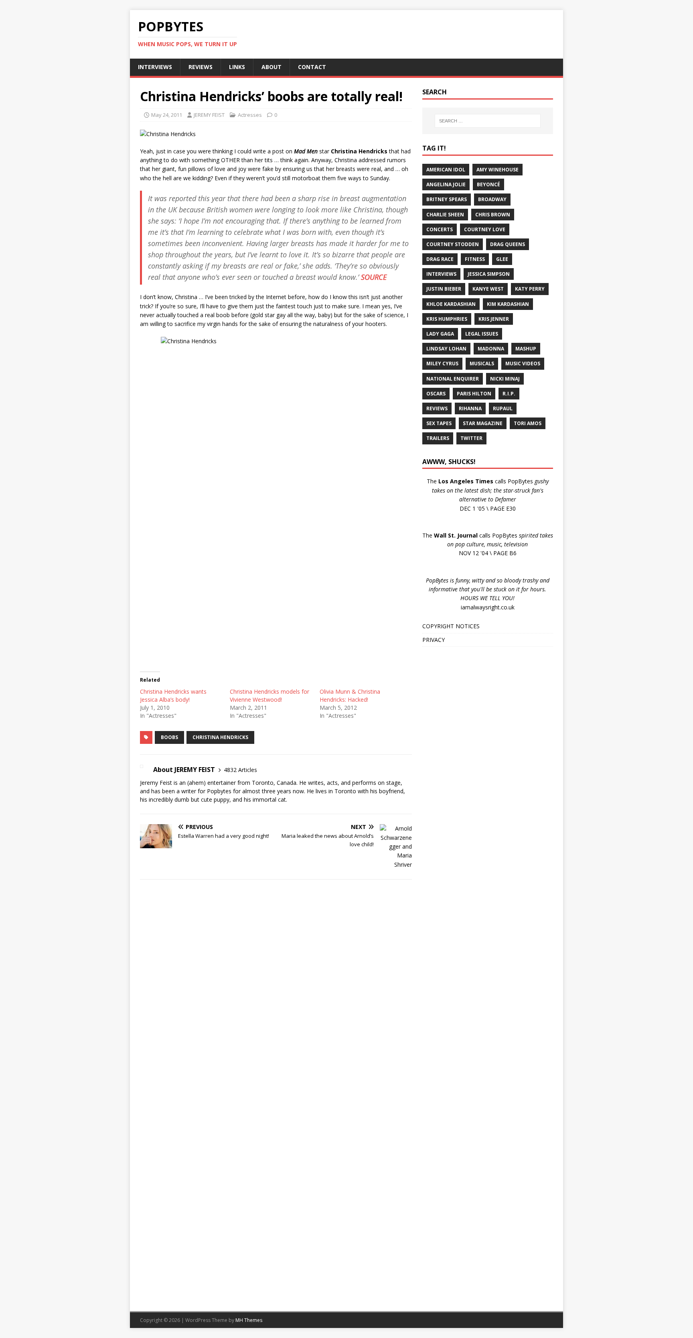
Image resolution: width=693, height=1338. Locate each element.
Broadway (492, 199)
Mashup (525, 348)
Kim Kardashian (508, 304)
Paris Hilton (474, 393)
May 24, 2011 (166, 114)
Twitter (471, 438)
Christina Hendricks (220, 737)
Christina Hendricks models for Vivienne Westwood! (269, 695)
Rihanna (470, 408)
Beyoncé (488, 184)
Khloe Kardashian (451, 304)
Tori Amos (527, 423)
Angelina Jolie (446, 184)
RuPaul (503, 408)
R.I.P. (509, 393)
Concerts (439, 229)
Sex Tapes (439, 423)
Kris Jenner (493, 319)
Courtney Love (484, 229)
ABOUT (271, 67)
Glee (502, 259)
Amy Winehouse (497, 169)
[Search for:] (488, 121)
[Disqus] (276, 990)
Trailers (437, 438)
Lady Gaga (440, 333)
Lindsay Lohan (446, 348)
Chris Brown (492, 214)
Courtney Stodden (452, 244)
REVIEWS (200, 67)
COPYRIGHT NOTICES (451, 626)
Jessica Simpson (489, 274)
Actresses (250, 114)
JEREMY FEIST (209, 114)
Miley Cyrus (442, 363)
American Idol (445, 169)
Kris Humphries (446, 319)
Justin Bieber (443, 288)
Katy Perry (530, 288)
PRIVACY (433, 640)
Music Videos (522, 363)
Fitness (475, 259)
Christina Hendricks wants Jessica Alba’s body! (173, 695)
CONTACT (312, 67)
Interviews (441, 274)
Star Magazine (483, 423)
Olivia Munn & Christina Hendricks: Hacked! (350, 695)
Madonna (491, 348)
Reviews (437, 408)
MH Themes (248, 1320)
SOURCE (374, 277)
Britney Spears (446, 199)
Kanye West (488, 288)
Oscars (436, 393)
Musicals (482, 363)
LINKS (237, 67)
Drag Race (440, 259)
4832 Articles (240, 770)
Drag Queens (507, 244)
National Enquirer (452, 378)
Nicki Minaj (505, 378)
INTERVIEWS (155, 67)
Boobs (169, 737)
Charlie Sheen (445, 214)
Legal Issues (481, 333)
